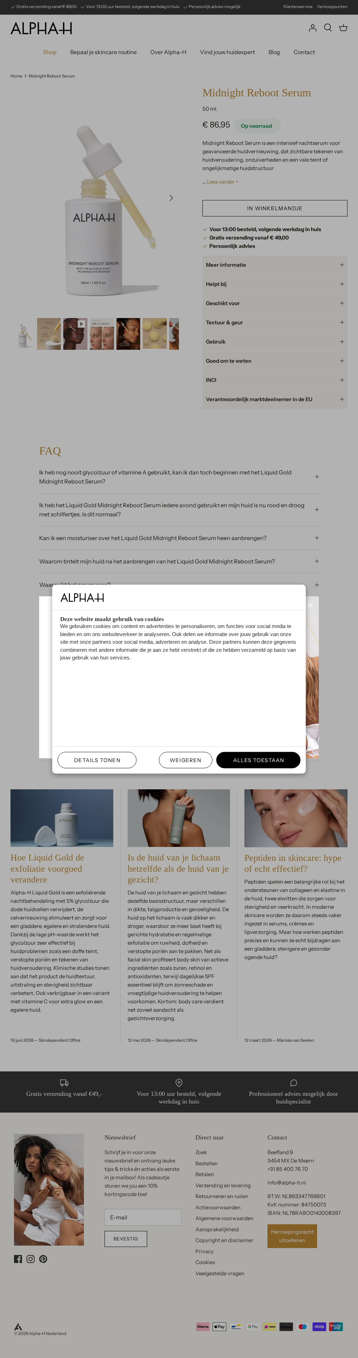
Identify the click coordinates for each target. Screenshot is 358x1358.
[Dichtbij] (310, 605)
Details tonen (95, 760)
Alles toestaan (256, 760)
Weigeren (186, 760)
